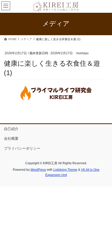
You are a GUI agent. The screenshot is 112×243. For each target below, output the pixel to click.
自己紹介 (11, 129)
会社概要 (11, 138)
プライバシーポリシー (22, 148)
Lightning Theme (65, 170)
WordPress (38, 170)
